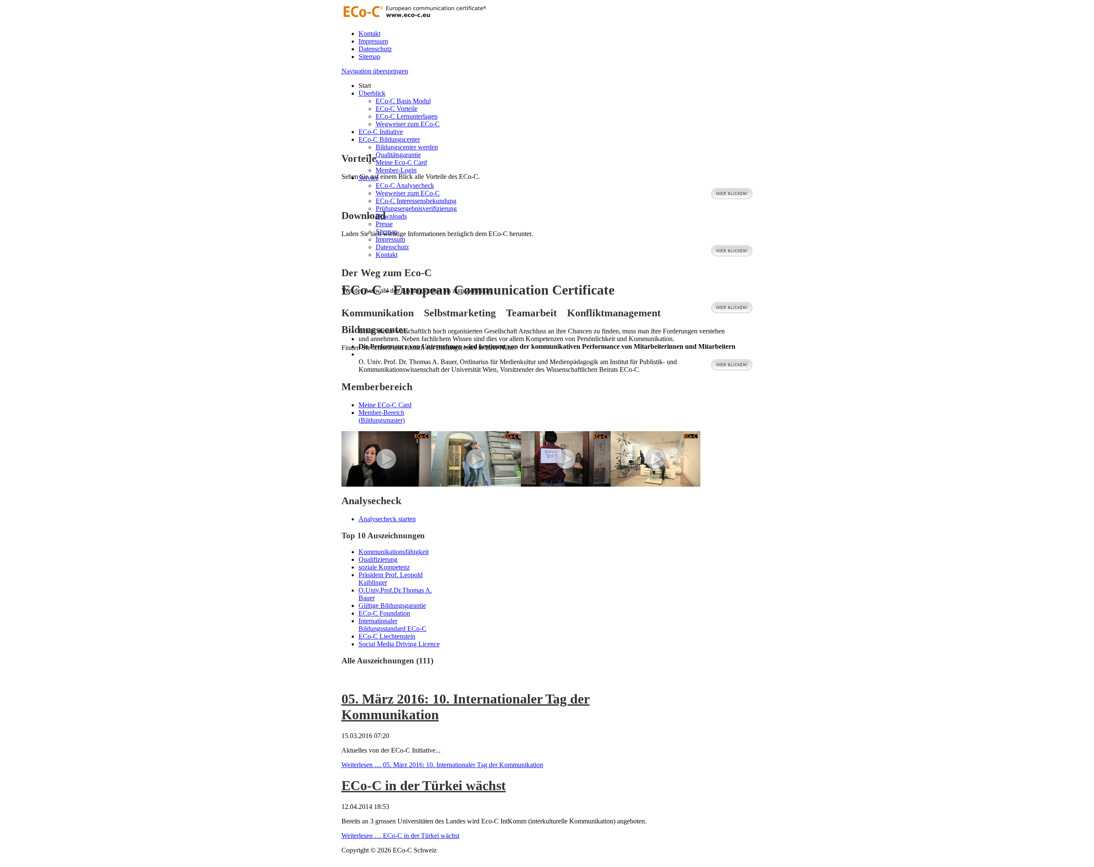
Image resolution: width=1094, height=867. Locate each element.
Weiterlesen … (442, 764)
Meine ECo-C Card (385, 405)
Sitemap (369, 56)
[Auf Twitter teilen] (362, 678)
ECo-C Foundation (384, 613)
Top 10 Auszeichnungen (383, 535)
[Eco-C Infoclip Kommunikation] (655, 484)
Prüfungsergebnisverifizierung (416, 208)
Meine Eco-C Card (401, 162)
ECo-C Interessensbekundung (416, 200)
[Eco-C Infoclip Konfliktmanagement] (566, 484)
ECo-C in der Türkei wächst (423, 785)
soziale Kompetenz (384, 567)
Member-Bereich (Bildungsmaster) (382, 416)
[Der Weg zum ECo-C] (732, 311)
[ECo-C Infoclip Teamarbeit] (386, 484)
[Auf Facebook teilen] (353, 678)
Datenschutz (375, 49)
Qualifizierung (378, 559)
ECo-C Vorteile (397, 108)
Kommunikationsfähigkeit (394, 551)
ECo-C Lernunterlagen (407, 116)
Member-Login (396, 170)
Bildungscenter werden (407, 147)
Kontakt (369, 33)
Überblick (372, 93)
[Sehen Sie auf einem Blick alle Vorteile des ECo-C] (732, 197)
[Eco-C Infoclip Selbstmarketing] (476, 484)
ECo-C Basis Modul (403, 101)
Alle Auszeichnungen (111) (387, 660)
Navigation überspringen (374, 71)
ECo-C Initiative (381, 131)
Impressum (373, 41)
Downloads (391, 216)
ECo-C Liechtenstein (387, 636)
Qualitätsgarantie (398, 154)
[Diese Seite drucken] (344, 678)
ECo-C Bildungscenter (389, 139)
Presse (384, 224)
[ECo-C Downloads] (732, 254)
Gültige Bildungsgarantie (392, 605)
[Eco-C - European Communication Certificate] (414, 19)
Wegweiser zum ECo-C (408, 124)
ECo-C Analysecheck (405, 185)
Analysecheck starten (387, 519)
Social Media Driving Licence (399, 644)
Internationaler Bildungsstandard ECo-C (392, 624)
